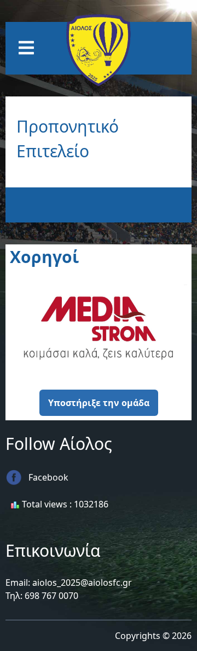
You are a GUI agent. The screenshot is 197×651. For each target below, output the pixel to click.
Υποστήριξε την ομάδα (98, 403)
